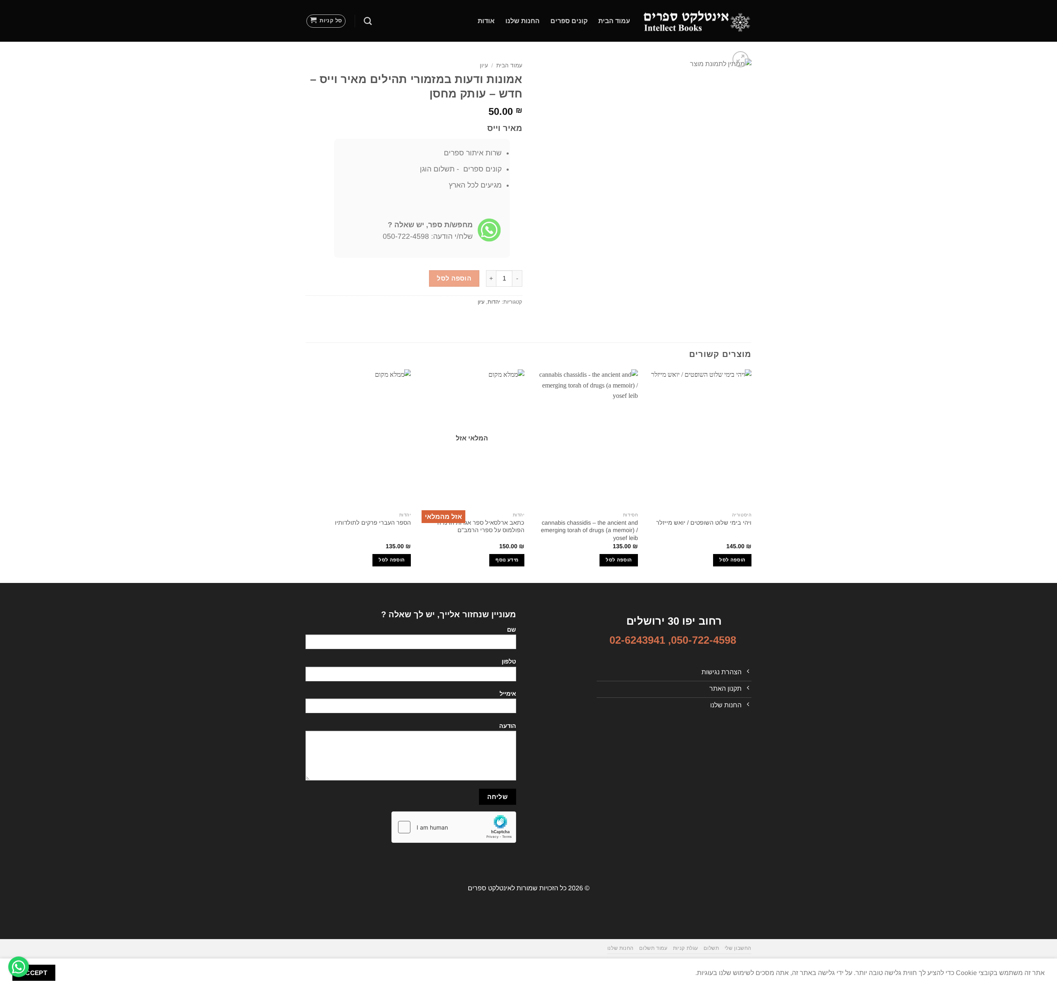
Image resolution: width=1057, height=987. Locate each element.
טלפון (509, 661)
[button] (326, 21)
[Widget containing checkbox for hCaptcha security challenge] (453, 827)
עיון (484, 65)
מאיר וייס (504, 128)
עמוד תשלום (653, 948)
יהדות (494, 302)
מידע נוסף (506, 559)
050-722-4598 (703, 640)
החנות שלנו (522, 20)
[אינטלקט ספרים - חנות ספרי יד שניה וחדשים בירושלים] (696, 20)
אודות (486, 20)
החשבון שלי (738, 948)
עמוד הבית (614, 20)
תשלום (711, 948)
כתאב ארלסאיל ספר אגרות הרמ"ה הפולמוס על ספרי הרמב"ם (480, 526)
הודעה (507, 726)
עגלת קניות (685, 948)
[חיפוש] (368, 21)
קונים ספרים (569, 20)
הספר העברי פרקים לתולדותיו (373, 522)
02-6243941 (637, 640)
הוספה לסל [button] (732, 559)
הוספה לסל (454, 278)
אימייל (508, 693)
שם (511, 629)
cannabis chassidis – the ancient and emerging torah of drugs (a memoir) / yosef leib (589, 530)
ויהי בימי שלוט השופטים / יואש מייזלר (703, 522)
